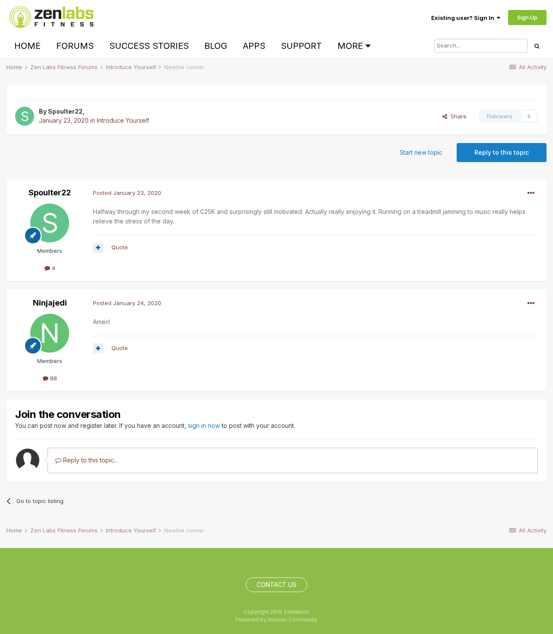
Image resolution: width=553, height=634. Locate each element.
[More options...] (531, 193)
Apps (254, 46)
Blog (215, 46)
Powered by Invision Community (276, 619)
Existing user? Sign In (464, 17)
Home (27, 46)
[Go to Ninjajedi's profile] (49, 333)
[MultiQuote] (98, 247)
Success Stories (149, 46)
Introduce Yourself (123, 120)
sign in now (204, 425)
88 (52, 378)
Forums (75, 46)
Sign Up (527, 17)
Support (301, 46)
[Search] (537, 46)
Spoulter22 (65, 111)
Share (457, 116)
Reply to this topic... (89, 460)
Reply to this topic (501, 152)
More (350, 46)
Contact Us (276, 584)
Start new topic (421, 152)
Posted (127, 192)
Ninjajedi (50, 302)
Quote (119, 247)
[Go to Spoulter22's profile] (24, 116)
